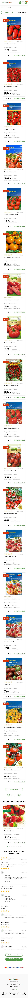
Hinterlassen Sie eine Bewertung (14, 959)
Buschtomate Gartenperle (11, 385)
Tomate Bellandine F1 (10, 556)
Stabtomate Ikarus (9, 342)
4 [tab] (13, 846)
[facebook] (6, 993)
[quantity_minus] (6, 55)
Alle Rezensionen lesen (14, 955)
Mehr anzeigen (14, 789)
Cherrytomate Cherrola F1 (11, 86)
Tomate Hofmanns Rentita (11, 214)
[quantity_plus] (10, 55)
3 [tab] (11, 846)
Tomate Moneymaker (9, 129)
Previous (3, 822)
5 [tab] (14, 846)
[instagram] (10, 993)
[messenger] (3, 993)
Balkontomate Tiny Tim (10, 513)
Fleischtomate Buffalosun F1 (12, 599)
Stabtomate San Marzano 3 (11, 300)
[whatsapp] (24, 993)
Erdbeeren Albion (9, 831)
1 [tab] (7, 846)
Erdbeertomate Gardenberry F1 (12, 770)
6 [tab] (16, 846)
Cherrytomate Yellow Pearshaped (13, 727)
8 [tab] (20, 846)
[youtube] (14, 993)
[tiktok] (17, 993)
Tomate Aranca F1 (9, 641)
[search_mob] (20, 2)
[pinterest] (21, 993)
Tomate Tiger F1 (8, 684)
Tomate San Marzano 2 (10, 43)
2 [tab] (9, 846)
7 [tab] (18, 846)
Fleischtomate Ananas (10, 172)
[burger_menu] (2, 2)
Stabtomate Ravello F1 (10, 471)
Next (24, 822)
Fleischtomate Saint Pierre (11, 428)
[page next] (19, 795)
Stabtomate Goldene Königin (12, 257)
